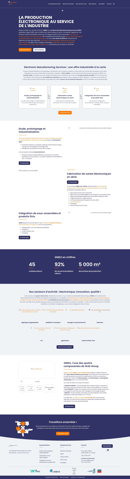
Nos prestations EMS (54, 4)
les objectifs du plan (82, 397)
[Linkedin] (108, 450)
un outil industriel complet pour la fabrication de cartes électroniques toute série (87, 187)
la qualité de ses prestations (80, 300)
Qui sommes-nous (81, 4)
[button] (114, 4)
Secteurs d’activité (68, 4)
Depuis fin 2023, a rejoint (76, 372)
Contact (109, 4)
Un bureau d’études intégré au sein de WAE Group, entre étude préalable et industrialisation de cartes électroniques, (40, 139)
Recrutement (92, 4)
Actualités (101, 4)
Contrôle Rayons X (75, 202)
